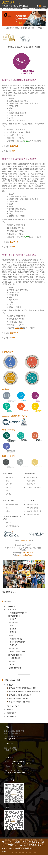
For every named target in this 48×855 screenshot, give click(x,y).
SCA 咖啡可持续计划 (15, 639)
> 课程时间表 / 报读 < (15, 668)
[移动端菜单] (44, 6)
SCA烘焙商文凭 (32, 508)
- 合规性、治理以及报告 (17, 651)
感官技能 (9, 487)
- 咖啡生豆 (12, 629)
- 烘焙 (11, 635)
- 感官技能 (12, 632)
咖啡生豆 (9, 484)
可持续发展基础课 (33, 477)
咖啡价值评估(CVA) (12, 526)
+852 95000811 (28, 553)
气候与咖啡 (31, 481)
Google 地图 (10, 739)
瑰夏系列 (10, 710)
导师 (13, 151)
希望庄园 (10, 685)
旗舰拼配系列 (11, 713)
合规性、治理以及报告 (34, 487)
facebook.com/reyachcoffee (22, 764)
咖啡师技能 (9, 477)
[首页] (3, 8)
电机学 (8, 511)
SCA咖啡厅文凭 (32, 504)
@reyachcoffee (18, 766)
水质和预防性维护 (12, 504)
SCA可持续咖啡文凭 (34, 511)
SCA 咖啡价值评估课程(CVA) (17, 613)
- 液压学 (12, 661)
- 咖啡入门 (12, 619)
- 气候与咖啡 (13, 645)
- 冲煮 (11, 625)
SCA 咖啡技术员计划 (15, 655)
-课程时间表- (25, 540)
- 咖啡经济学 (13, 648)
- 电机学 (12, 664)
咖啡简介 (9, 494)
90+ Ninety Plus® (13, 706)
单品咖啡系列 (11, 716)
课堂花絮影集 (9, 592)
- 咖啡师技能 (13, 622)
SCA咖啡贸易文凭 (33, 514)
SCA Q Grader (12, 609)
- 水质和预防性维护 (15, 658)
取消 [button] (4, 852)
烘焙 (7, 491)
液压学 (8, 508)
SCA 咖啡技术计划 (14, 616)
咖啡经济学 (31, 484)
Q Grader (9, 523)
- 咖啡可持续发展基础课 (17, 642)
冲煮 (7, 481)
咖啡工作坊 (11, 606)
